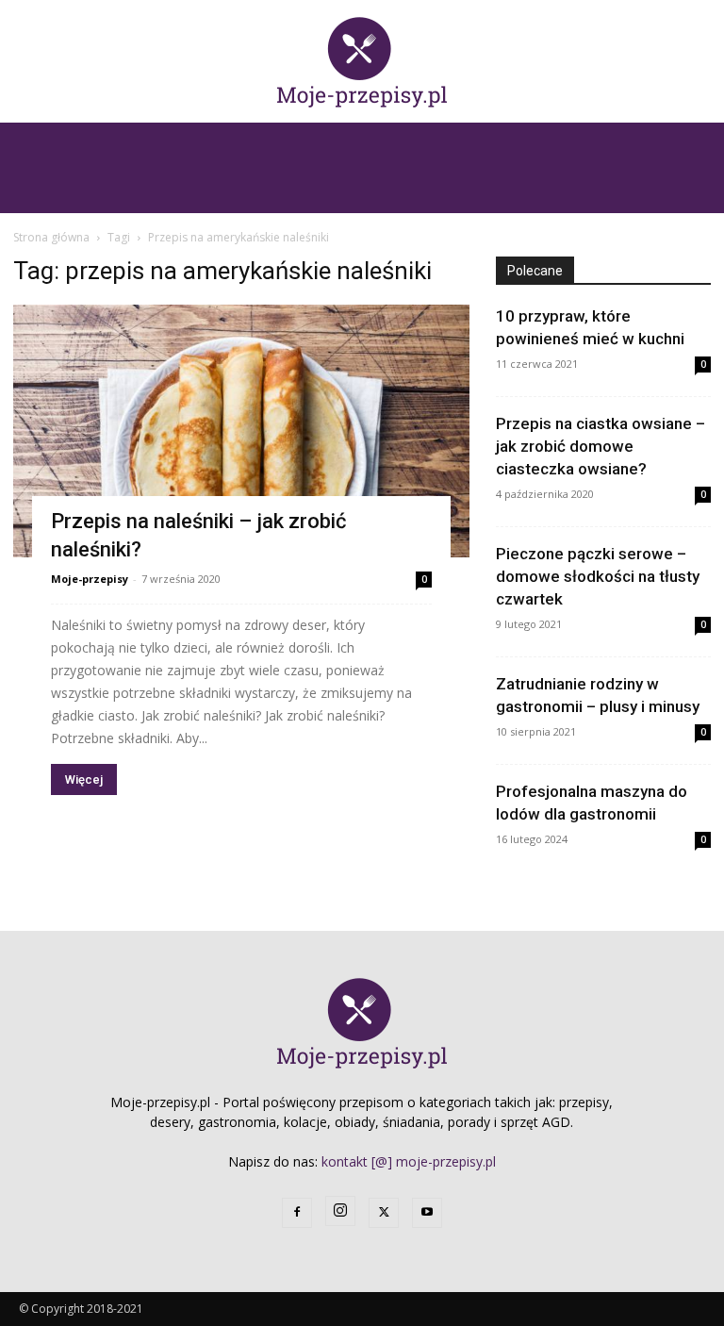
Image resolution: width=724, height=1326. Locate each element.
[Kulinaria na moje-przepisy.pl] (362, 62)
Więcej (84, 779)
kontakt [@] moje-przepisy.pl (408, 1161)
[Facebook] (297, 1213)
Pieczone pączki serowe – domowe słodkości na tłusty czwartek (597, 576)
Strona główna (51, 237)
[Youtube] (427, 1213)
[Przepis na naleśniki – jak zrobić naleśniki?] (241, 431)
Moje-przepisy (89, 579)
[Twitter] (384, 1213)
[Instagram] (340, 1211)
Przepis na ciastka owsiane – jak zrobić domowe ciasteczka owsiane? (600, 446)
